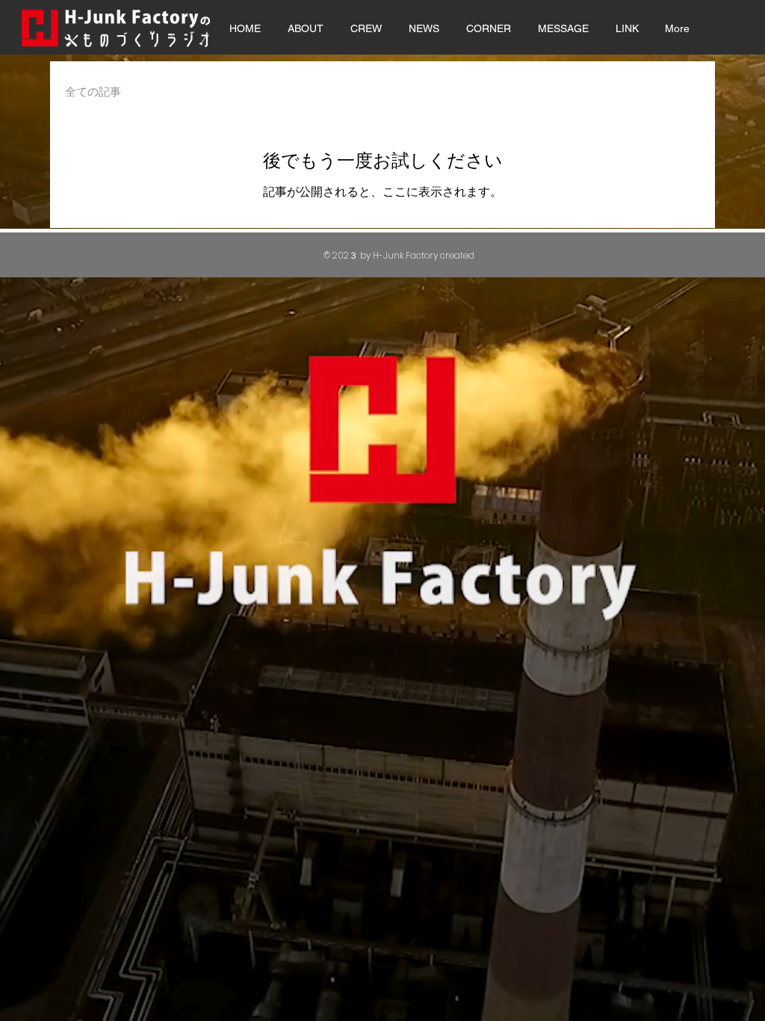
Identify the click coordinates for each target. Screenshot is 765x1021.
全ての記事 (93, 91)
